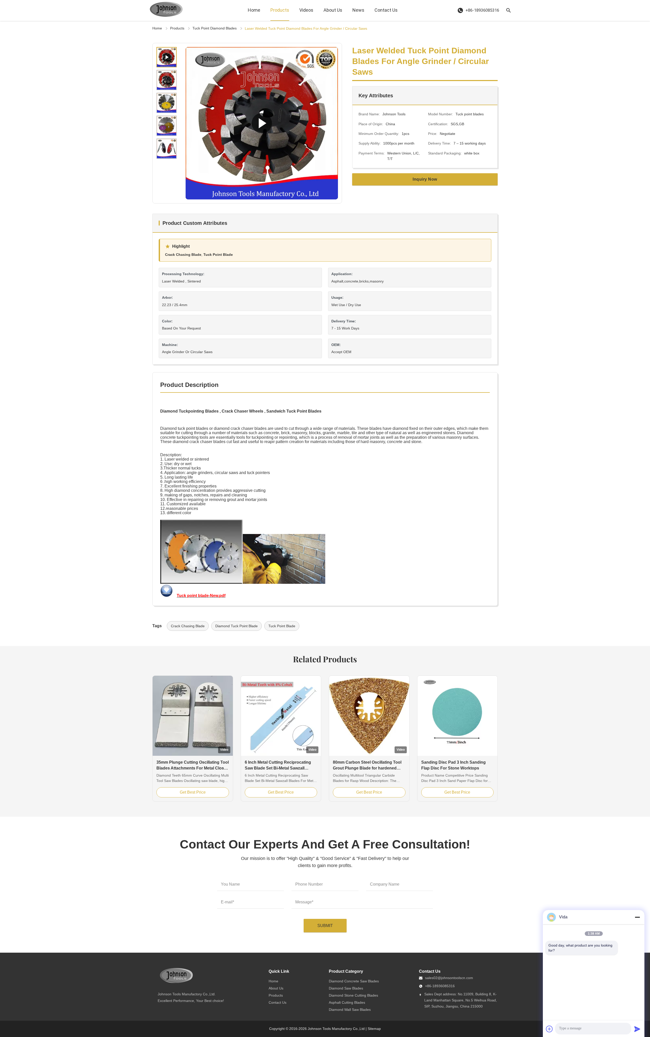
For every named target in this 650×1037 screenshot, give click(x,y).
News (358, 10)
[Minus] (637, 917)
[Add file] (549, 1028)
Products (279, 10)
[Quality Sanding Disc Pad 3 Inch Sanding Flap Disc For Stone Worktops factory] (457, 716)
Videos (306, 10)
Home (254, 10)
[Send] (637, 1028)
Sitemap (374, 1029)
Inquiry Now (425, 179)
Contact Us (386, 10)
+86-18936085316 (440, 986)
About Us (332, 10)
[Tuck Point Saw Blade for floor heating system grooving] (262, 123)
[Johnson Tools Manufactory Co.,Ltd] (166, 10)
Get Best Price (193, 792)
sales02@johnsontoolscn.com (449, 978)
